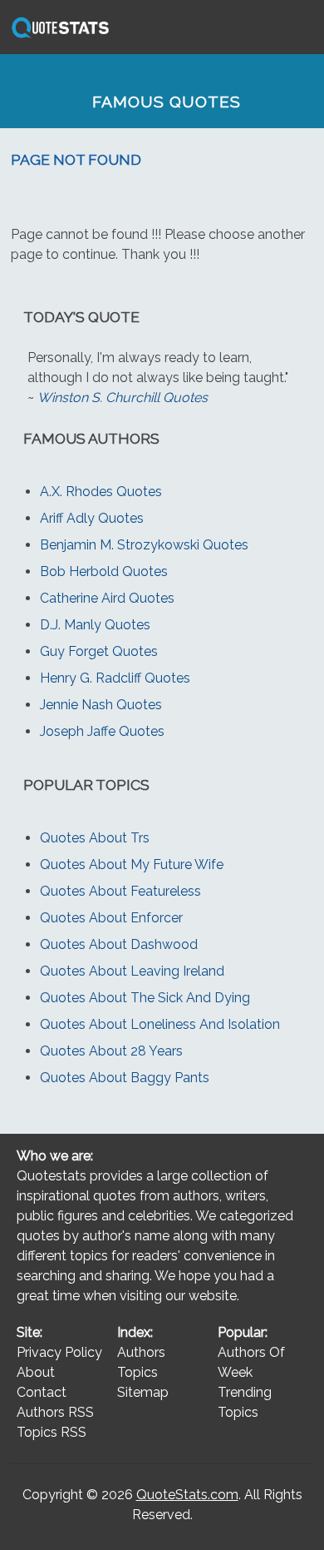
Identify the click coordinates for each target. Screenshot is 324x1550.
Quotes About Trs (95, 838)
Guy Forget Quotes (99, 651)
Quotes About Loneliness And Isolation (160, 1024)
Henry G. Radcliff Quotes (115, 678)
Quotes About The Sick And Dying (145, 998)
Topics (137, 1372)
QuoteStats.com (187, 1495)
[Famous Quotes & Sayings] (57, 37)
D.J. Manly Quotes (95, 625)
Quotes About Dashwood (119, 944)
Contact (41, 1392)
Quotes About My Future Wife (131, 864)
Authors (141, 1352)
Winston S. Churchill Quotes (122, 397)
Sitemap (143, 1392)
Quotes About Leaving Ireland (132, 971)
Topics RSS (51, 1432)
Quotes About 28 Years (111, 1051)
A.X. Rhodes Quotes (101, 491)
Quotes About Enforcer (111, 918)
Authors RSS (55, 1412)
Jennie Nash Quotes (101, 705)
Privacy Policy (59, 1352)
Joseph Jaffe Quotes (102, 731)
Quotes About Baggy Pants (124, 1077)
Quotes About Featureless (120, 891)
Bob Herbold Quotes (104, 571)
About (36, 1372)
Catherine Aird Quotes (107, 598)
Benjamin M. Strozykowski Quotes (144, 545)
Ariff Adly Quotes (92, 518)
